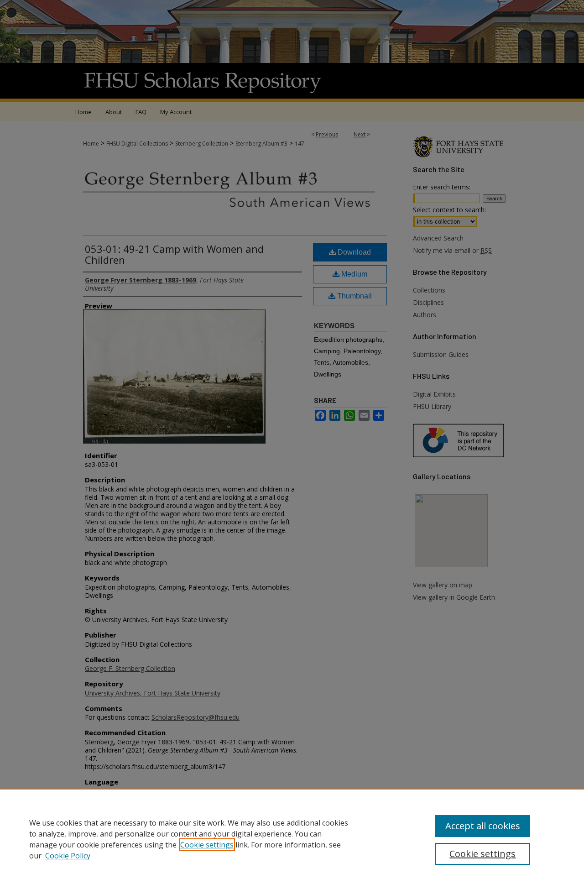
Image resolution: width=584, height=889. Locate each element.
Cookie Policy (67, 856)
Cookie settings (207, 845)
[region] (292, 839)
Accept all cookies (482, 826)
